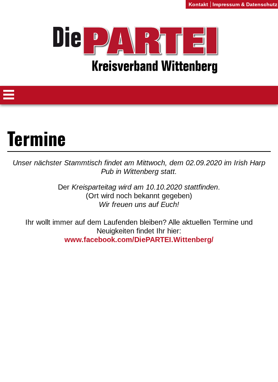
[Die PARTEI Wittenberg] (139, 50)
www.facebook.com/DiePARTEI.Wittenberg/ (139, 240)
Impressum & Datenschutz (244, 4)
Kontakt (198, 4)
